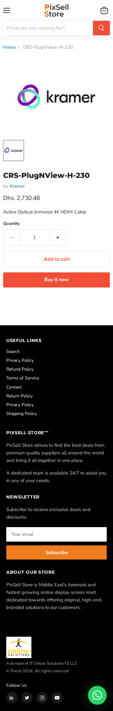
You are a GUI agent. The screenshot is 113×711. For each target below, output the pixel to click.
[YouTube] (57, 697)
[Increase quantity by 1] (58, 237)
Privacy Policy (20, 360)
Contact (14, 387)
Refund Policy (20, 369)
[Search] (101, 28)
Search (13, 352)
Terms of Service (22, 378)
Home (9, 47)
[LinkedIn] (12, 697)
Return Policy (19, 396)
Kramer (17, 186)
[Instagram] (42, 697)
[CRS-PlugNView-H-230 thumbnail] (13, 150)
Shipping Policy (21, 414)
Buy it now (56, 279)
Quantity (11, 223)
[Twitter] (27, 697)
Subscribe (57, 552)
